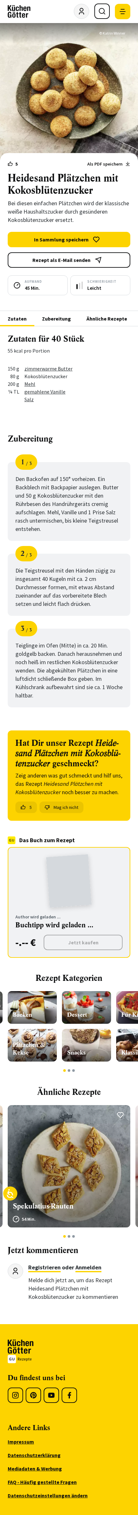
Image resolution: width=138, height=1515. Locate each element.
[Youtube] (51, 1395)
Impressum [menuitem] (21, 1441)
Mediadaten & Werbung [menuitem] (35, 1468)
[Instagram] (15, 1395)
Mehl (29, 384)
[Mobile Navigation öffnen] (122, 11)
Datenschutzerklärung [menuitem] (34, 1455)
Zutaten (17, 318)
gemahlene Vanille (44, 391)
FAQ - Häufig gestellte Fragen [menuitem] (42, 1482)
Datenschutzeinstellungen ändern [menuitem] (48, 1495)
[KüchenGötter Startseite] (19, 11)
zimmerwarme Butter (48, 368)
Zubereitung (56, 318)
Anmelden (88, 1267)
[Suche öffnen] (102, 11)
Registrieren (44, 1267)
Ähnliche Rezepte (106, 318)
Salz (29, 399)
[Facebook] (69, 1395)
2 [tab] (69, 1070)
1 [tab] (65, 1070)
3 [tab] (74, 1070)
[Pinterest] (33, 1395)
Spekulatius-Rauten (43, 1206)
